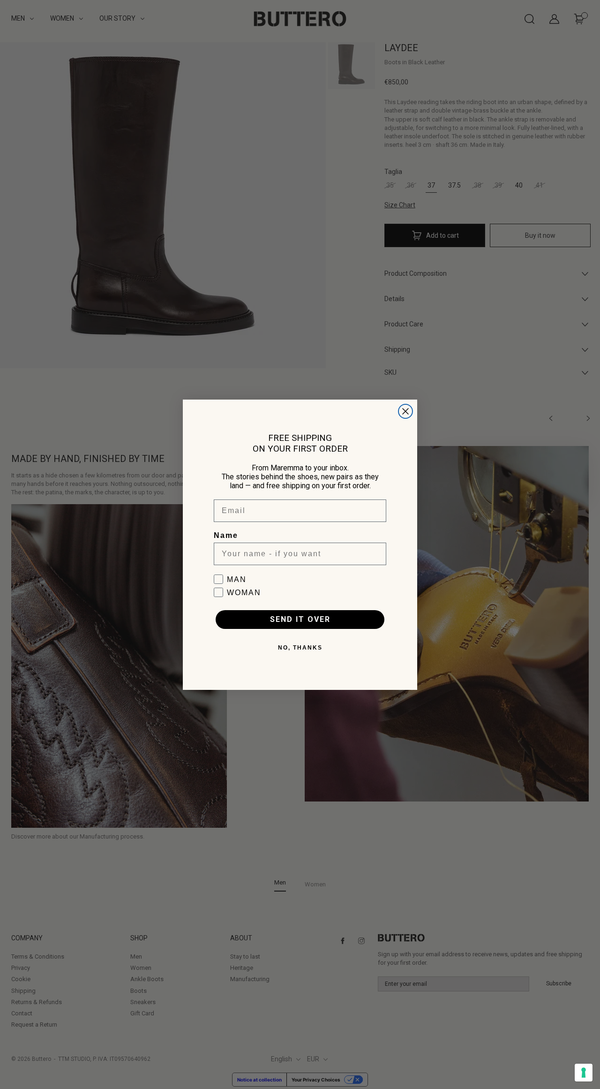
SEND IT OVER (300, 619)
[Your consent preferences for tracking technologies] (583, 1072)
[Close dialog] (405, 411)
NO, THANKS (300, 647)
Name (226, 535)
